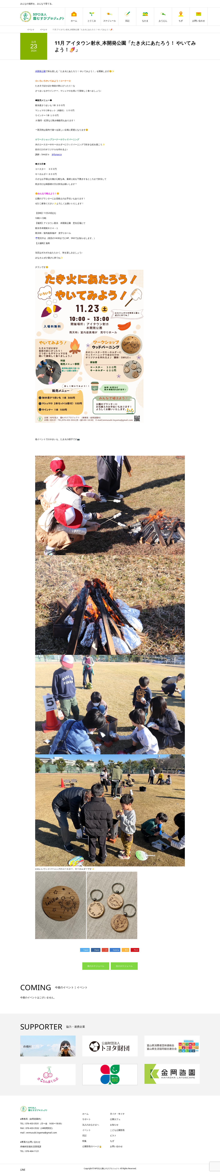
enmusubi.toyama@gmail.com (41, 1132)
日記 (127, 20)
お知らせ (114, 1124)
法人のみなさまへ (90, 1124)
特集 (84, 1141)
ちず (181, 20)
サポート (86, 1119)
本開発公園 (40, 71)
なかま (145, 20)
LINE (22, 1169)
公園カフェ (115, 1119)
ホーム (74, 20)
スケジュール (109, 20)
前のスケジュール (95, 966)
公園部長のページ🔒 (92, 1146)
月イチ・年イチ (117, 1113)
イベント (86, 1130)
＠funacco (57, 154)
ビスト (113, 1135)
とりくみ (92, 20)
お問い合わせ (198, 20)
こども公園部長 (117, 1130)
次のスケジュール (124, 966)
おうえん (163, 20)
